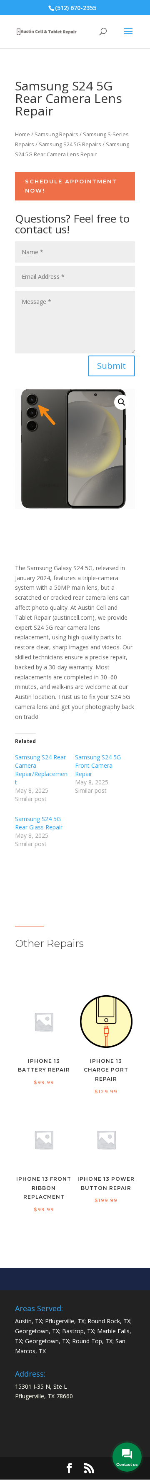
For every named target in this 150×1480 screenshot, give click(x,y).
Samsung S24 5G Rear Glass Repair (38, 823)
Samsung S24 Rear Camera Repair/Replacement (41, 769)
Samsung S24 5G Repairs (70, 144)
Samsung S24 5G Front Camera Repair (98, 765)
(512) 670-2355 (75, 8)
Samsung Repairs (56, 134)
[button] (121, 402)
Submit (111, 365)
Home (22, 134)
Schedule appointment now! (71, 186)
